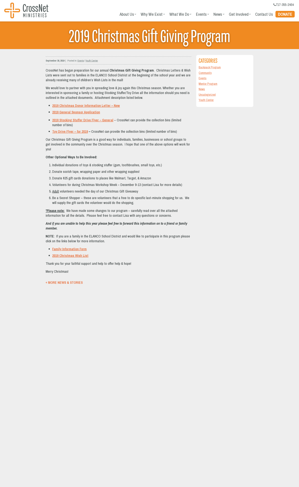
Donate (285, 14)
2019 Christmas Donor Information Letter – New (86, 105)
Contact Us (264, 14)
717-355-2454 (285, 4)
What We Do (179, 14)
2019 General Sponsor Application (76, 112)
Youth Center (91, 60)
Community (205, 73)
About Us (127, 14)
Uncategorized (207, 95)
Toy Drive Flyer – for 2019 (70, 131)
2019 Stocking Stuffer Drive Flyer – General (82, 120)
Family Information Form (69, 249)
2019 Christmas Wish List (70, 255)
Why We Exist (151, 14)
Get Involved (238, 14)
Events (201, 14)
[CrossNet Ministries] (26, 11)
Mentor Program (208, 84)
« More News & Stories (64, 282)
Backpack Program (210, 67)
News (217, 14)
